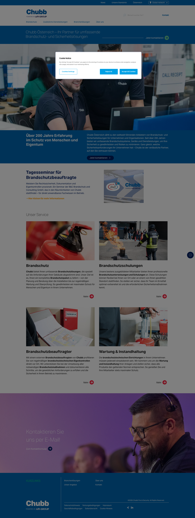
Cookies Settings (68, 71)
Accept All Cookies (128, 71)
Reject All (108, 71)
